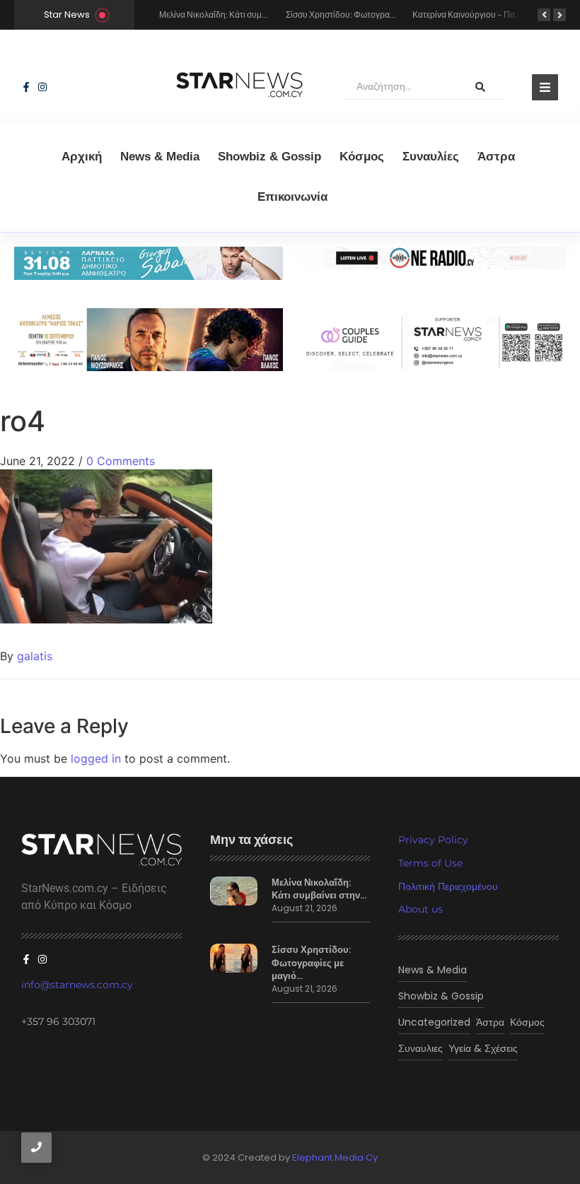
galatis (34, 656)
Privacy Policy (433, 839)
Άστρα (496, 156)
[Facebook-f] (26, 87)
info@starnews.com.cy (77, 984)
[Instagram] (42, 87)
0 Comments (120, 461)
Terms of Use (430, 863)
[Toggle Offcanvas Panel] (545, 87)
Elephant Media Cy (335, 1157)
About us (420, 909)
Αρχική (82, 156)
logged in (96, 758)
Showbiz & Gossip (269, 156)
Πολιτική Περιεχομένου (448, 886)
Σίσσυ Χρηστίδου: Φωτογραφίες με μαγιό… (311, 963)
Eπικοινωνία (292, 197)
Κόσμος (362, 156)
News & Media (159, 156)
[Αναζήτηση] (480, 87)
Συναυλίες (430, 156)
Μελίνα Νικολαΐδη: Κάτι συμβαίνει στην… (319, 889)
